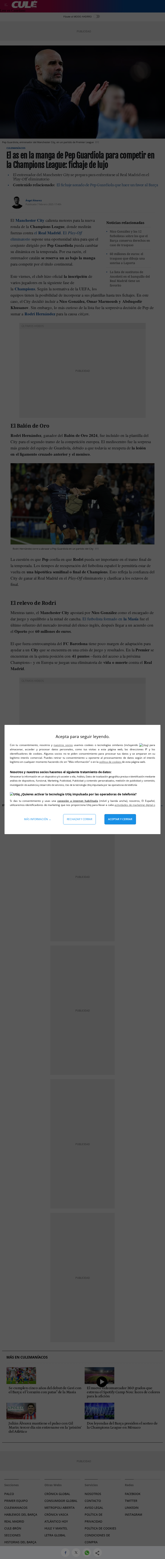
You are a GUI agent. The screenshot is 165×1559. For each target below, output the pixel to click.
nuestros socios (63, 745)
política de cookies (110, 762)
